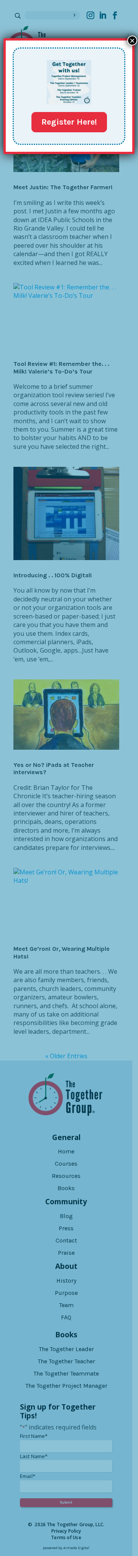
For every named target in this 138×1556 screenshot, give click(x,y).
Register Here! (69, 122)
